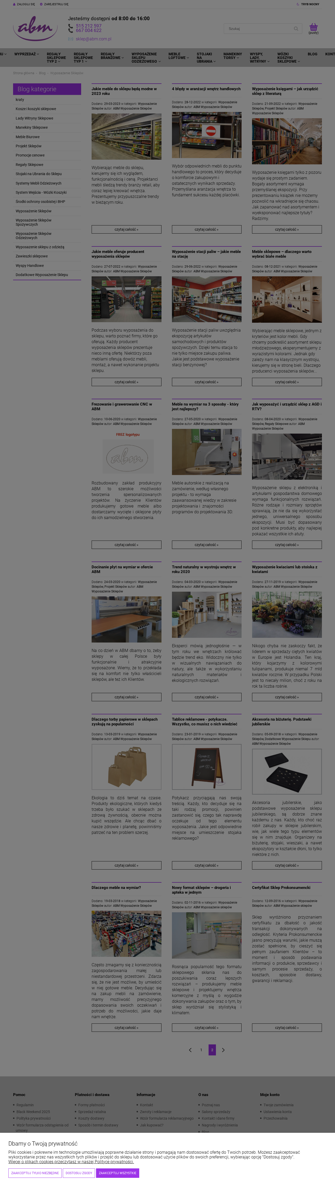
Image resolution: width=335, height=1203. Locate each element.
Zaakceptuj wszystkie (117, 1173)
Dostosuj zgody (79, 1173)
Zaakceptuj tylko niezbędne (35, 1173)
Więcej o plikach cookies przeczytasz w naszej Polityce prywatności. (71, 1161)
